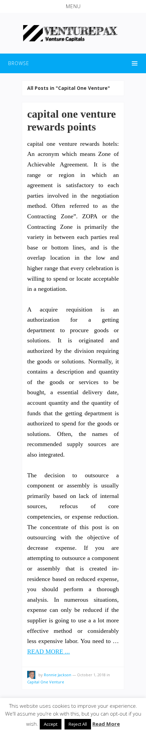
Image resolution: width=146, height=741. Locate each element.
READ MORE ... (48, 651)
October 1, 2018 (91, 674)
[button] (73, 6)
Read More (106, 723)
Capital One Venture (45, 681)
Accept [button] (50, 724)
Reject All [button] (78, 724)
